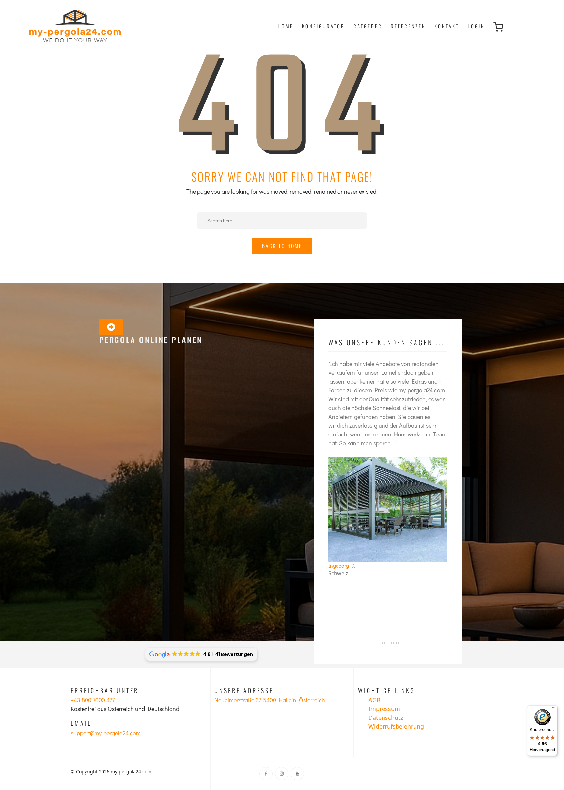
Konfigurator (323, 26)
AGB (374, 700)
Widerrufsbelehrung (396, 726)
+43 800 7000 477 (93, 700)
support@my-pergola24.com (106, 733)
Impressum (384, 709)
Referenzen (408, 26)
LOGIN (476, 26)
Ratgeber (367, 26)
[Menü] (553, 709)
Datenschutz (385, 717)
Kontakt (446, 26)
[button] (379, 643)
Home (285, 26)
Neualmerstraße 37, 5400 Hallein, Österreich (269, 700)
